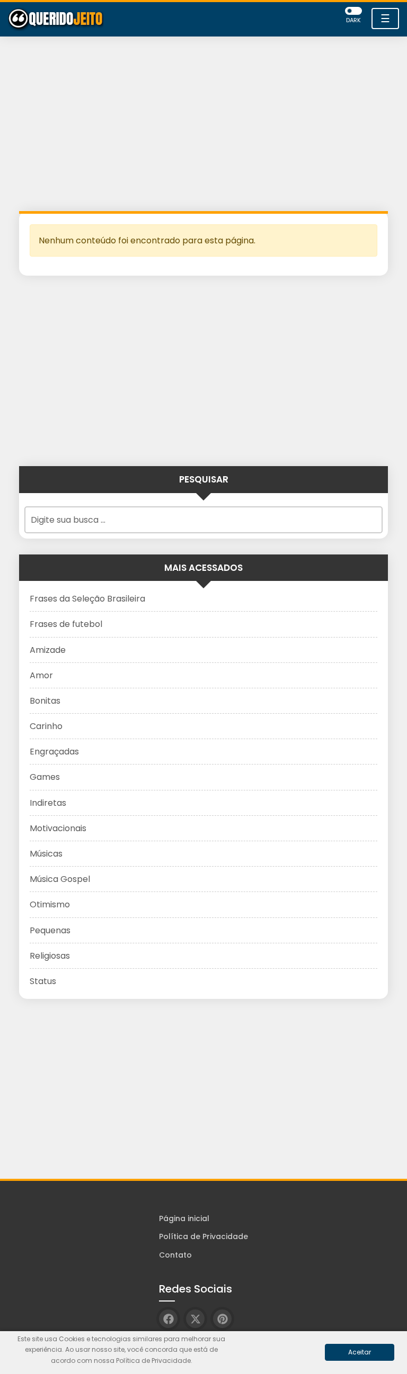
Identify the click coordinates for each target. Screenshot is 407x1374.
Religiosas (50, 956)
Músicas (46, 854)
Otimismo (50, 904)
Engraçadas (54, 751)
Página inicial (184, 1218)
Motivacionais (58, 828)
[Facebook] (168, 1318)
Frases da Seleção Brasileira (87, 599)
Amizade (48, 650)
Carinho (46, 726)
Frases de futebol (66, 624)
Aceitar (359, 1352)
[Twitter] (195, 1318)
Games (45, 777)
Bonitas (45, 701)
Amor (41, 675)
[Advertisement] (203, 126)
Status (43, 981)
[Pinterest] (222, 1318)
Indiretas (48, 803)
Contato (175, 1255)
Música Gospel (60, 879)
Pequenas (50, 930)
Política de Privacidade (203, 1236)
